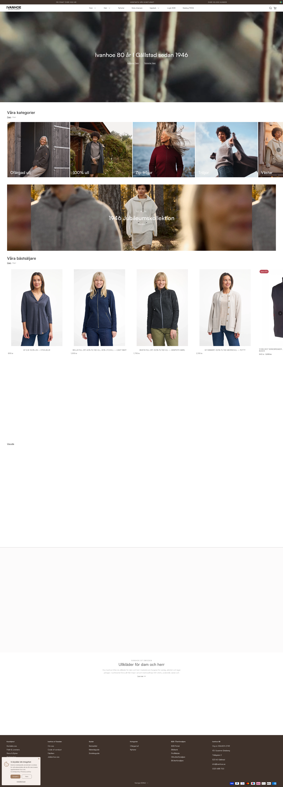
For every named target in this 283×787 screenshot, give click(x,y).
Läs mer (140, 676)
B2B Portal (175, 746)
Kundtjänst (11, 741)
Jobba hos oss (53, 757)
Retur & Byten (12, 753)
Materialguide (94, 750)
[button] (270, 8)
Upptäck (141, 224)
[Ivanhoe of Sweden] (14, 8)
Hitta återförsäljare (178, 757)
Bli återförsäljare (177, 760)
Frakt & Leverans (13, 750)
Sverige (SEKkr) (140, 783)
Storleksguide (94, 753)
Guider (91, 741)
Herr (14, 117)
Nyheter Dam (133, 63)
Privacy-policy (26, 772)
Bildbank (174, 750)
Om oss (51, 746)
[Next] (278, 150)
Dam (9, 117)
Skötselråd (93, 746)
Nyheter (133, 750)
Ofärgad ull (134, 746)
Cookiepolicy (15, 772)
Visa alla (10, 444)
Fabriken (51, 753)
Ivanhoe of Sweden (55, 741)
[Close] (39, 759)
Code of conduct (55, 750)
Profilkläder (175, 753)
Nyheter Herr (150, 63)
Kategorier (134, 741)
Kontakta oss (12, 746)
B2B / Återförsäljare (178, 741)
